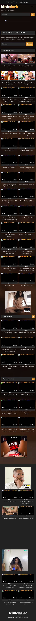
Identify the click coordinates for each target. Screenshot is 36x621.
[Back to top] (31, 616)
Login (20, 2)
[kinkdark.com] (15, 7)
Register (26, 2)
